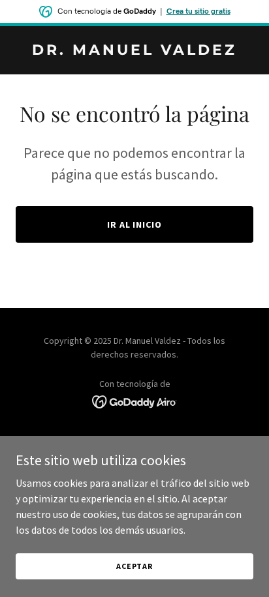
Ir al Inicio (135, 224)
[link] (134, 50)
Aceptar (134, 566)
